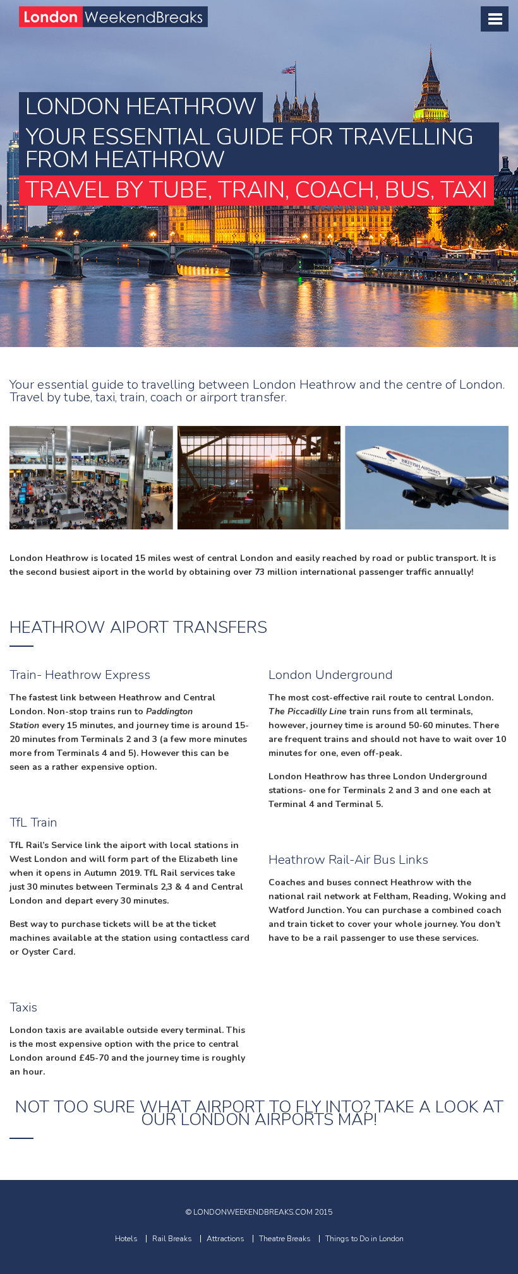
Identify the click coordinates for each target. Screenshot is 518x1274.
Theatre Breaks (285, 1239)
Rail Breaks (172, 1239)
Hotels (126, 1239)
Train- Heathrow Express (79, 674)
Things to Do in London (364, 1239)
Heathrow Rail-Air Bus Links (348, 859)
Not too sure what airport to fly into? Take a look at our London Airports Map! (259, 1113)
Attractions (225, 1239)
